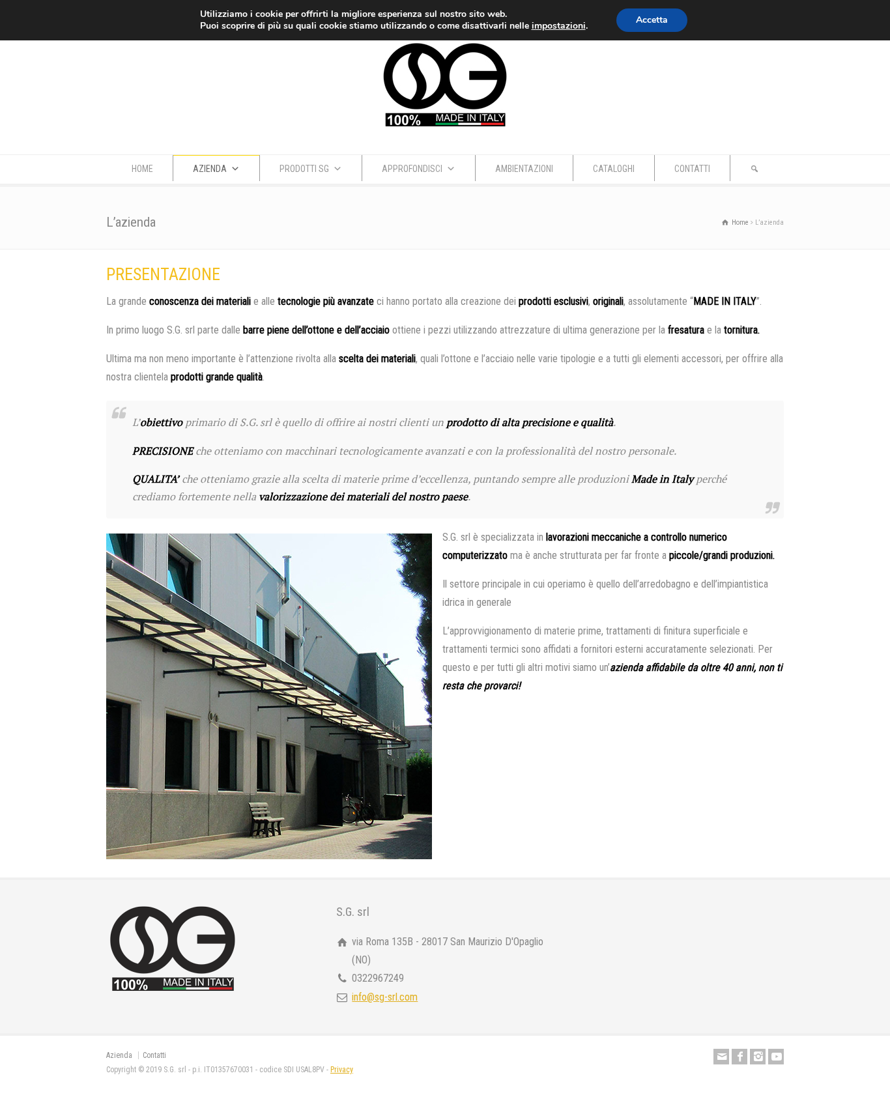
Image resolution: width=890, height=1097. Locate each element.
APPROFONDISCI (412, 169)
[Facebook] (739, 1056)
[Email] (721, 1056)
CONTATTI (692, 169)
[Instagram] (758, 1056)
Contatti (154, 1055)
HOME (142, 169)
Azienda (119, 1055)
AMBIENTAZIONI (524, 169)
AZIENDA (210, 169)
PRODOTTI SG (304, 169)
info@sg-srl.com (385, 997)
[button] (754, 168)
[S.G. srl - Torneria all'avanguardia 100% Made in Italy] (445, 128)
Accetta (652, 20)
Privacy (341, 1069)
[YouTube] (776, 1056)
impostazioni (559, 26)
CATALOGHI (614, 169)
